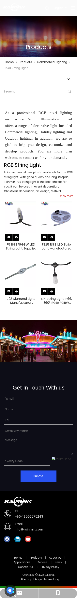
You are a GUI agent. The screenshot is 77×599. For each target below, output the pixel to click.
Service (43, 562)
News (58, 562)
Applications (22, 562)
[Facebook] (7, 539)
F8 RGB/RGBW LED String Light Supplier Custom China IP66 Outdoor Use (21, 246)
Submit (38, 476)
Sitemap (26, 579)
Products (36, 558)
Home (18, 558)
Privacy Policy (50, 567)
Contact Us (26, 567)
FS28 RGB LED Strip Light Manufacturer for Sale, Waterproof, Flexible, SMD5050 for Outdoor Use (56, 246)
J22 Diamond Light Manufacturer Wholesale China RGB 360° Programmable (21, 301)
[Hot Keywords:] (69, 91)
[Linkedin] (17, 539)
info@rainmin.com (29, 529)
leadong (53, 579)
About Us (55, 558)
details (19, 236)
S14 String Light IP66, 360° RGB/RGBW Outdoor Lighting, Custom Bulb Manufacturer (56, 301)
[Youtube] (28, 539)
